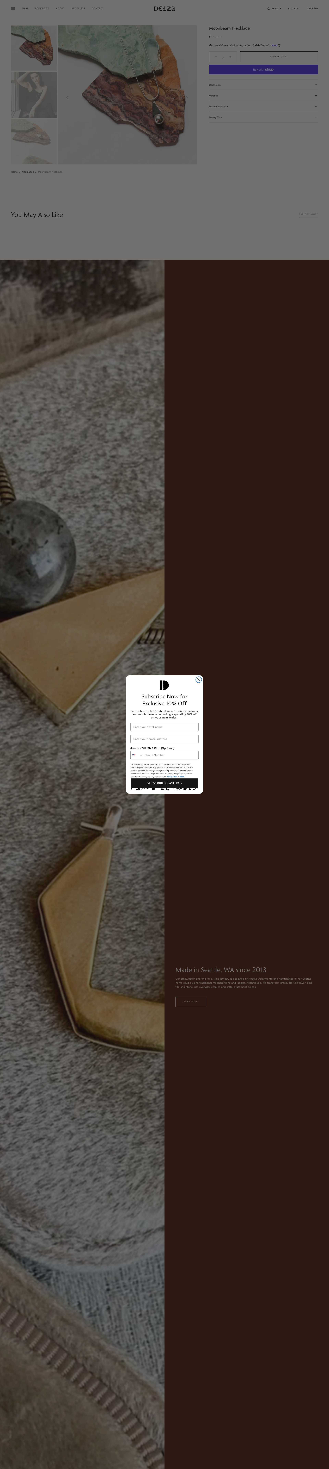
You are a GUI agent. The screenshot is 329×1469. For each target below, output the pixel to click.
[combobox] (137, 755)
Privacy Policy (172, 777)
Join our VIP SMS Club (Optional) (152, 748)
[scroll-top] (321, 1461)
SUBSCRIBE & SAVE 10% (164, 783)
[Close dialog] (199, 680)
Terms (181, 777)
